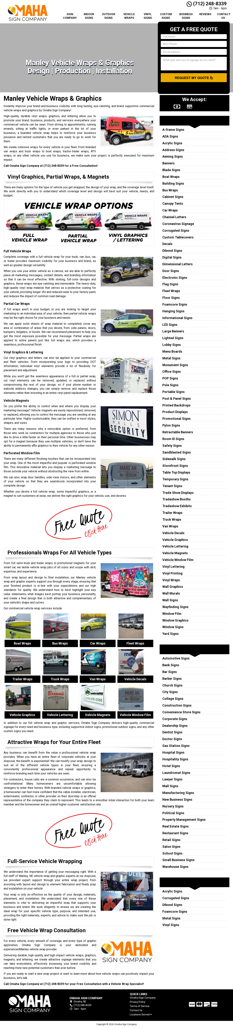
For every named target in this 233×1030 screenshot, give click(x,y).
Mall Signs (170, 786)
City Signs (170, 692)
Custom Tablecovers (177, 237)
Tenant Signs (172, 486)
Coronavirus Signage (178, 224)
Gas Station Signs (175, 746)
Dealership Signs (174, 726)
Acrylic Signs (172, 143)
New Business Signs (177, 799)
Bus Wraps (170, 190)
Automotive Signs (175, 658)
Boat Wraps (170, 177)
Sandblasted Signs (176, 452)
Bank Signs (170, 665)
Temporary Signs (175, 479)
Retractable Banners (177, 432)
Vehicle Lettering (175, 546)
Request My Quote (192, 77)
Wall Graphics (172, 587)
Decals (167, 244)
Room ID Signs (173, 439)
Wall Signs (170, 600)
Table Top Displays (176, 472)
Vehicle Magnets (175, 553)
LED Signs (169, 325)
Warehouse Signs (175, 867)
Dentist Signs (172, 732)
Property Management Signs (184, 819)
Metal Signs (171, 358)
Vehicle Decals (173, 533)
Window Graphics (175, 620)
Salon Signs (171, 846)
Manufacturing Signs (178, 793)
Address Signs (173, 150)
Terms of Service (139, 1006)
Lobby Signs (171, 345)
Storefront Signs (175, 466)
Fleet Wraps (171, 291)
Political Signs (173, 813)
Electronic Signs (174, 277)
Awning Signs (172, 156)
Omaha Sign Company (143, 997)
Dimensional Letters (177, 264)
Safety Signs (172, 446)
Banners (168, 163)
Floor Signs (171, 298)
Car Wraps (170, 210)
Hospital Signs (173, 752)
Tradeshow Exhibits (177, 506)
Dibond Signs (172, 250)
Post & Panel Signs (176, 398)
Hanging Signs (173, 311)
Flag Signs (170, 284)
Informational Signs (177, 318)
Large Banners (173, 331)
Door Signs (170, 271)
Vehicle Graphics (175, 540)
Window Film (171, 614)
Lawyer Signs (172, 779)
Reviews (205, 14)
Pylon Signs (171, 425)
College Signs (172, 699)
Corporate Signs (174, 719)
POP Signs (170, 378)
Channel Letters (174, 217)
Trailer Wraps (172, 513)
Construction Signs (176, 705)
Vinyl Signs (148, 16)
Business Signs (186, 16)
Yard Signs (170, 634)
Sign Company (70, 16)
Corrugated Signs (175, 230)
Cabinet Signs (172, 197)
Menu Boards (172, 351)
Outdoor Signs (108, 16)
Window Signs (172, 627)
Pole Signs (170, 385)
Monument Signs (175, 365)
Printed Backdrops (176, 405)
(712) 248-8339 (209, 3)
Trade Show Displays (177, 493)
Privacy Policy (137, 1001)
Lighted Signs (172, 338)
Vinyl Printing (172, 573)
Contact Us (223, 16)
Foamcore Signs (174, 304)
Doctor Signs (172, 739)
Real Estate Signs (175, 826)
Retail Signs (171, 840)
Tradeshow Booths (176, 499)
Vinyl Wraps (171, 580)
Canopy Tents (172, 203)
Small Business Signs (178, 860)
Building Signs (173, 183)
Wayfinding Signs (175, 607)
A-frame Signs (173, 130)
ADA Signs (170, 136)
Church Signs (172, 685)
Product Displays (175, 412)
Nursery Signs (172, 806)
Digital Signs (171, 257)
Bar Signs (169, 672)
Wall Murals (171, 593)
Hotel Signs (171, 766)
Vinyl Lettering (173, 566)
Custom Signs (166, 16)
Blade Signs (171, 170)
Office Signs (171, 371)
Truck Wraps (171, 519)
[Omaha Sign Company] (30, 1003)
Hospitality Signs (175, 759)
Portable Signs (173, 392)
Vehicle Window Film (177, 560)
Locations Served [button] (140, 1014)
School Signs (172, 853)
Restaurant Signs (175, 833)
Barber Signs (172, 678)
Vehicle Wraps (129, 16)
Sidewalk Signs (173, 459)
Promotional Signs (176, 419)
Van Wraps (170, 526)
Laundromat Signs (176, 773)
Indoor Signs (89, 16)
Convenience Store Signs (181, 712)
